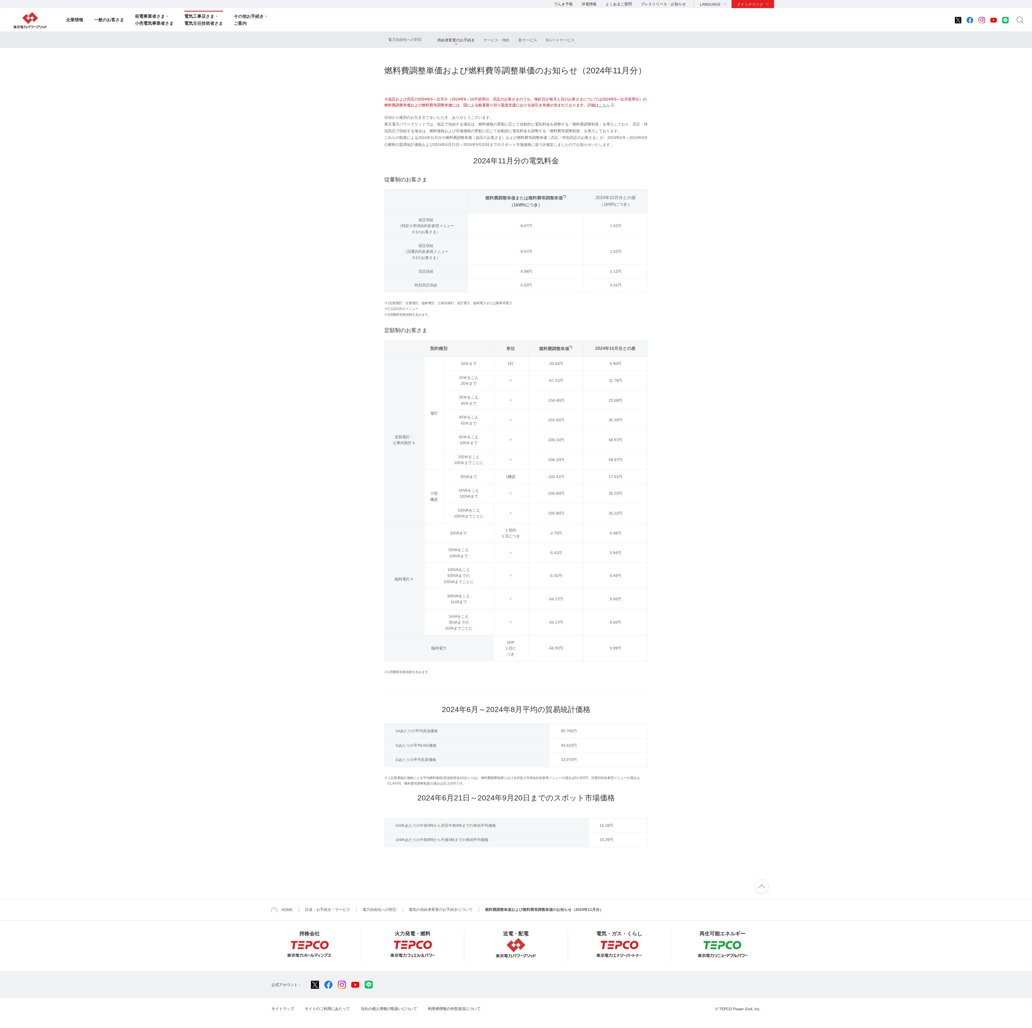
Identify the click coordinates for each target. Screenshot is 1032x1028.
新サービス (527, 40)
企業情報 (74, 19)
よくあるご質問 (618, 4)
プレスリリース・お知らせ (663, 4)
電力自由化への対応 (405, 39)
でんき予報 (563, 4)
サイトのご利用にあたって (327, 1009)
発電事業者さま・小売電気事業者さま (154, 20)
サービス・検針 (496, 40)
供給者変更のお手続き (456, 40)
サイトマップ (282, 1009)
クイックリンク (750, 4)
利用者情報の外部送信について (454, 1009)
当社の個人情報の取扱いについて (389, 1009)
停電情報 (589, 4)
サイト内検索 (1020, 20)
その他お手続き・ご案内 (251, 20)
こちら (604, 105)
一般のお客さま (109, 19)
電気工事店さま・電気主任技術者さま (203, 20)
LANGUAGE (710, 4)
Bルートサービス (560, 40)
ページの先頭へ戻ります (762, 886)
